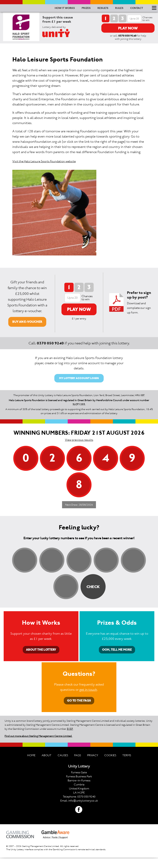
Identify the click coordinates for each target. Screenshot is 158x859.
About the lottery (41, 649)
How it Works (65, 8)
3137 (70, 728)
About (46, 755)
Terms (126, 755)
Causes (63, 755)
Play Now (128, 28)
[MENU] (153, 7)
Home (31, 755)
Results (102, 8)
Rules (119, 8)
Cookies (110, 755)
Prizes (86, 8)
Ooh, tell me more (117, 649)
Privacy (92, 755)
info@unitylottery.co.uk (83, 800)
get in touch (88, 689)
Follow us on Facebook (79, 809)
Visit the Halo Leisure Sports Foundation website (44, 161)
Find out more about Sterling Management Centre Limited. (38, 736)
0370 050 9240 (127, 35)
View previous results (79, 440)
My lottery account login (79, 378)
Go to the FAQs (79, 700)
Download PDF (116, 302)
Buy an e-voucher (27, 321)
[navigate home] (61, 33)
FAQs (77, 755)
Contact (136, 8)
